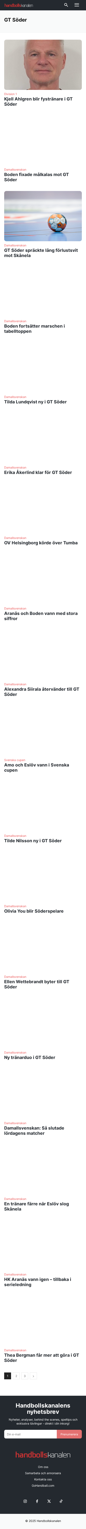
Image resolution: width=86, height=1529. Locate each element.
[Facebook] (37, 1501)
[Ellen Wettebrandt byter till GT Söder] (43, 947)
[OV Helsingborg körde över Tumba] (43, 509)
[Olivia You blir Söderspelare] (43, 877)
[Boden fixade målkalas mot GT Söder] (43, 140)
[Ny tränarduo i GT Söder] (43, 1023)
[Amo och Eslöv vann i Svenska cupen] (43, 731)
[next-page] (33, 1375)
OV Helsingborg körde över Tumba (41, 542)
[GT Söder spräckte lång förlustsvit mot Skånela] (43, 216)
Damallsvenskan (15, 169)
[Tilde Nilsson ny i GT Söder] (43, 806)
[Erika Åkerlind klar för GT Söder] (43, 438)
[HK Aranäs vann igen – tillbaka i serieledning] (43, 1245)
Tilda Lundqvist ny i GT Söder (35, 401)
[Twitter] (49, 1501)
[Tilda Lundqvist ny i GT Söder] (43, 368)
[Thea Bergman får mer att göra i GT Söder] (43, 1321)
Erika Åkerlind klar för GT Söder (38, 472)
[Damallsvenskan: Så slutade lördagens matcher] (43, 1094)
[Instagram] (25, 1501)
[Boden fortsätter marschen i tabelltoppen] (43, 292)
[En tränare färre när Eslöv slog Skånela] (43, 1170)
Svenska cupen (14, 760)
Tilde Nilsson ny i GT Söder (33, 840)
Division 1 (10, 94)
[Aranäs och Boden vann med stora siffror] (43, 579)
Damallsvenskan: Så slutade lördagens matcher (34, 1130)
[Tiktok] (61, 1501)
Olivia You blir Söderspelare (34, 911)
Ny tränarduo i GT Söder (29, 1057)
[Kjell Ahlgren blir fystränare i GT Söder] (43, 65)
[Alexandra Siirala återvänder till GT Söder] (43, 655)
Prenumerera (69, 1434)
